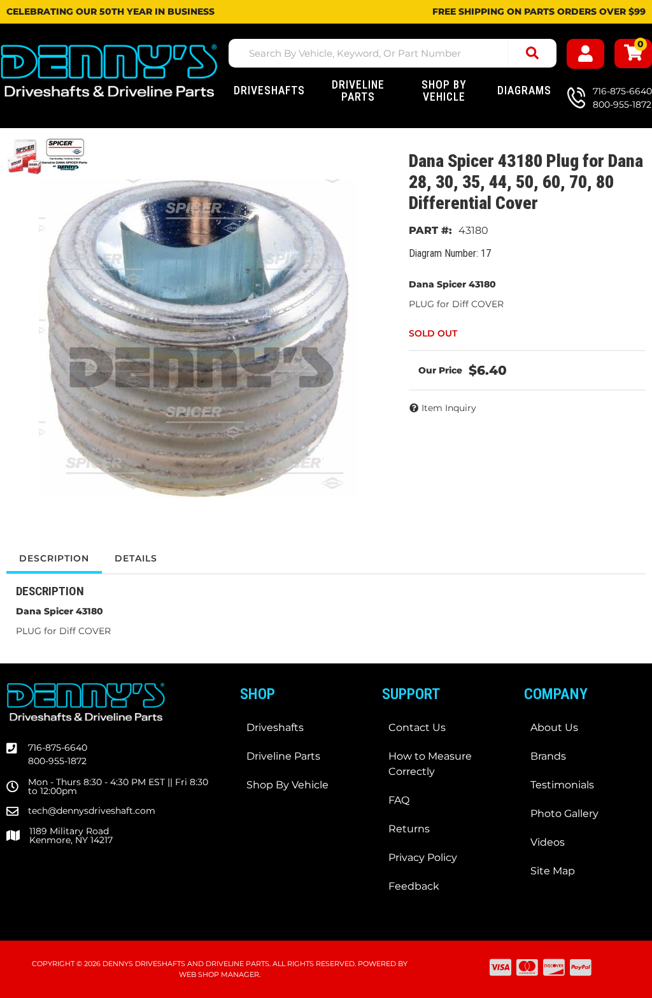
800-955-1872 (57, 761)
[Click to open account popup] (585, 54)
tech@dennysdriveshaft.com (91, 810)
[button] (392, 53)
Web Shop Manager (219, 974)
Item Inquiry (449, 408)
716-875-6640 (57, 747)
